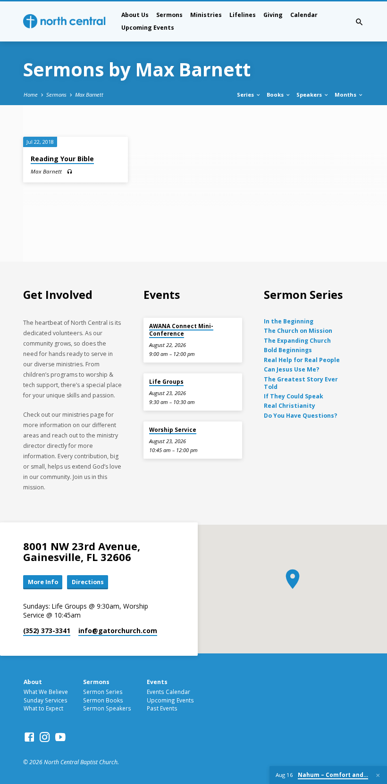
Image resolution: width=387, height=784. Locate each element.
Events (157, 682)
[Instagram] (45, 736)
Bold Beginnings (288, 350)
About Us (135, 15)
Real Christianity (289, 406)
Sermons (169, 15)
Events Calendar (168, 691)
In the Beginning (288, 321)
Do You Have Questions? (300, 416)
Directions (88, 582)
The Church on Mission (298, 331)
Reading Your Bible (62, 158)
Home (31, 94)
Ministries (206, 15)
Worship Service (172, 429)
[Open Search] (359, 22)
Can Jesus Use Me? (292, 369)
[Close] (378, 775)
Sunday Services (45, 700)
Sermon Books (103, 700)
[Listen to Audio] (70, 171)
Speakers (309, 94)
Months (346, 94)
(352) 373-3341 (46, 630)
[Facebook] (29, 736)
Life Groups (166, 381)
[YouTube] (60, 736)
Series (246, 94)
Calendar (304, 15)
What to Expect (43, 708)
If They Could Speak (293, 396)
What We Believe (46, 691)
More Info (43, 582)
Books (276, 94)
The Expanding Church (297, 341)
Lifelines (242, 15)
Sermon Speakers (107, 708)
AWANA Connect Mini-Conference (181, 329)
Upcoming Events (147, 28)
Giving (273, 15)
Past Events (162, 708)
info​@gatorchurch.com (117, 630)
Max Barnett (89, 94)
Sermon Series (103, 691)
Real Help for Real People (302, 360)
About (33, 682)
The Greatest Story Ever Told (301, 383)
